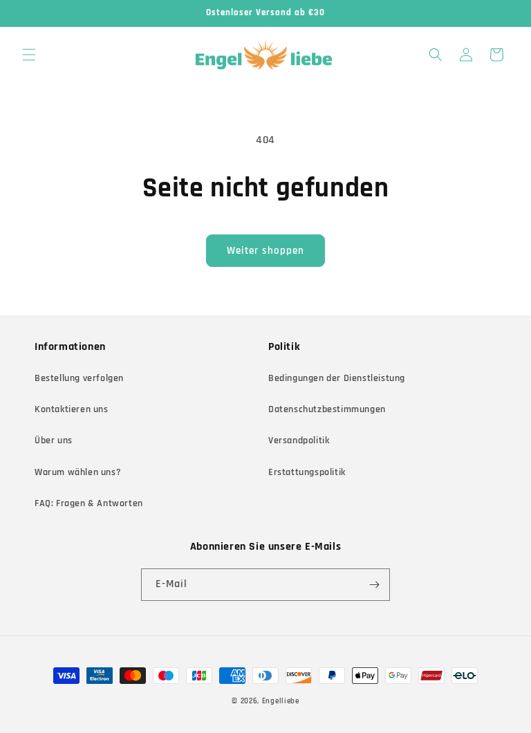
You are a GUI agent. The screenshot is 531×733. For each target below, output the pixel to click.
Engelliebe (280, 701)
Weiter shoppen (265, 250)
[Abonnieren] (374, 584)
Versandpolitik (298, 440)
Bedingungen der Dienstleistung (336, 378)
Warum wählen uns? (78, 472)
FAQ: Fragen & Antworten (89, 503)
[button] (29, 54)
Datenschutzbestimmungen (327, 409)
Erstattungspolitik (307, 472)
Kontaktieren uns (72, 409)
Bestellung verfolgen (79, 378)
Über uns (54, 440)
